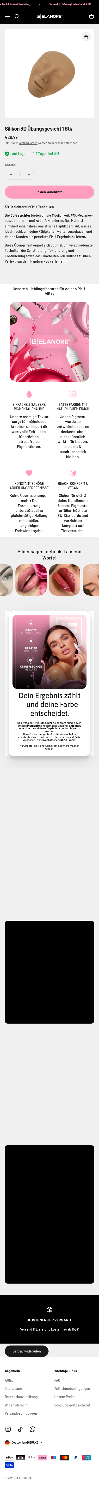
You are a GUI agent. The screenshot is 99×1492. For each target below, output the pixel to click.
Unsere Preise (64, 1397)
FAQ (57, 1380)
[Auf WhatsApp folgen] (32, 1429)
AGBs (9, 1380)
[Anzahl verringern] (11, 175)
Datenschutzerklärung (21, 1397)
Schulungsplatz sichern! (72, 1405)
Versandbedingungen (21, 1413)
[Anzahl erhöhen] (29, 175)
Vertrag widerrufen (26, 1351)
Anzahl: (10, 165)
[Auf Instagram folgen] (8, 1429)
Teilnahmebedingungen (72, 1388)
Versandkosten (28, 143)
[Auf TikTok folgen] (20, 1429)
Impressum (13, 1388)
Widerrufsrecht (16, 1405)
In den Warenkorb (49, 192)
